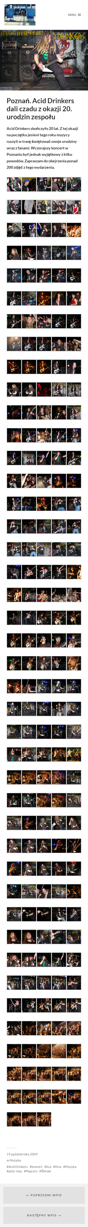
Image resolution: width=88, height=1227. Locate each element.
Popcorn (31, 1171)
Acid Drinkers (18, 1167)
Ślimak (46, 1171)
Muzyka (15, 1160)
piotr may (15, 1171)
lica (48, 1167)
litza (58, 1167)
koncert (37, 1167)
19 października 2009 (22, 1154)
